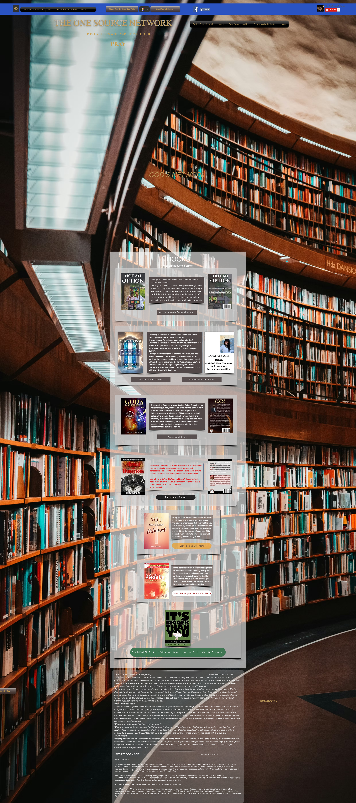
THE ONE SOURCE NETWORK (113, 22)
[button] (32, 9)
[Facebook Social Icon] (195, 9)
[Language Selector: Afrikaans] (144, 9)
